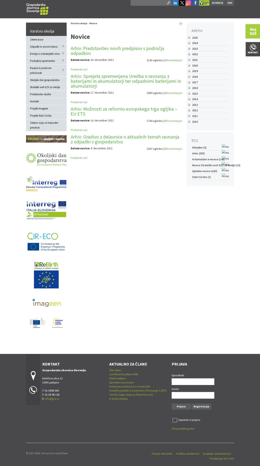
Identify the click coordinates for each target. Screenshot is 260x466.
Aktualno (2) (199, 147)
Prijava (181, 406)
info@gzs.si (52, 399)
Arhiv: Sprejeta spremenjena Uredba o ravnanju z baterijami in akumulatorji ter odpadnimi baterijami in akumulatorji (126, 81)
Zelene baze (36, 39)
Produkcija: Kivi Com (222, 458)
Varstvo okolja (42, 31)
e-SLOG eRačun (118, 399)
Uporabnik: (178, 375)
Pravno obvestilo (162, 453)
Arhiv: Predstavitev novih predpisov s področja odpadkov (117, 50)
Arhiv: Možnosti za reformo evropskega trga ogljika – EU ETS (124, 111)
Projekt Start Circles (40, 115)
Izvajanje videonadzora (217, 453)
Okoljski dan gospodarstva (45, 80)
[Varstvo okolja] (37, 8)
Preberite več (79, 69)
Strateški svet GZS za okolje (45, 87)
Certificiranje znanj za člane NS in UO (131, 394)
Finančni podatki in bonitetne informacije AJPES (138, 390)
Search (168, 3)
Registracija (201, 406)
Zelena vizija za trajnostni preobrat (44, 125)
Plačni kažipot (117, 378)
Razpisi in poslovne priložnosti (40, 70)
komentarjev (174, 60)
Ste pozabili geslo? (183, 428)
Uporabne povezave (121, 382)
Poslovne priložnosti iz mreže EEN (129, 386)
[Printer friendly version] (180, 23)
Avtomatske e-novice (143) (208, 159)
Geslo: (175, 389)
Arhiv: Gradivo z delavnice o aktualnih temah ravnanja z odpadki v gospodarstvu (125, 139)
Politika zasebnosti (187, 453)
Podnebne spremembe (42, 61)
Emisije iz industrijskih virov (45, 54)
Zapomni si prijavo (189, 420)
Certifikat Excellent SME (123, 374)
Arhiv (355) (198, 153)
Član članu (115, 370)
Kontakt (34, 101)
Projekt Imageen (39, 108)
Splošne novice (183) (204, 171)
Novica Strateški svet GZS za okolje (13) (216, 165)
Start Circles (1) (201, 177)
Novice (93, 23)
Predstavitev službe (40, 94)
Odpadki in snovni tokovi (44, 46)
